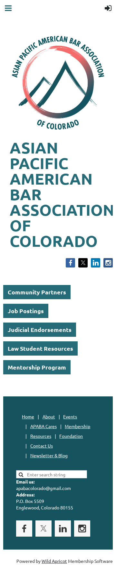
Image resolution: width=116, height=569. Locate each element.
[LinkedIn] (95, 262)
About (49, 416)
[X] (83, 262)
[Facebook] (70, 262)
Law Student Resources (40, 348)
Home (28, 416)
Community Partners (37, 292)
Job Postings (26, 310)
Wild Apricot (54, 561)
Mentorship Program (37, 367)
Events (70, 416)
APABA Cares (43, 426)
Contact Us (41, 446)
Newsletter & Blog (49, 455)
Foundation (71, 436)
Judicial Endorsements (40, 329)
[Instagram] (108, 262)
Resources (40, 436)
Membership (77, 426)
